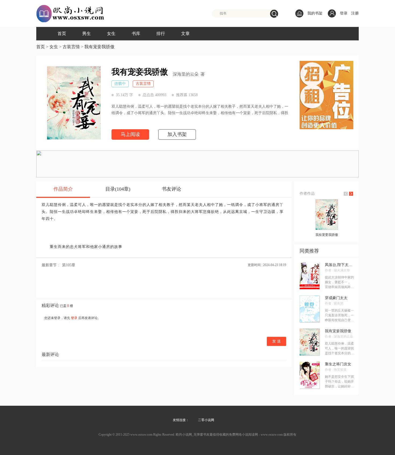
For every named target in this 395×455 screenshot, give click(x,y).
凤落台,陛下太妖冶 (339, 265)
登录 (343, 13)
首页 (62, 33)
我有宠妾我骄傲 (99, 46)
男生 (86, 33)
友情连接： (181, 420)
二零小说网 (206, 420)
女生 (111, 33)
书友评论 (171, 189)
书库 (136, 33)
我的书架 (314, 13)
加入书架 (177, 134)
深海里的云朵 (186, 74)
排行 (160, 33)
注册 (355, 13)
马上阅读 (130, 134)
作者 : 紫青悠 (334, 303)
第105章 (68, 265)
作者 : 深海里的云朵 (339, 336)
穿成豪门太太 (336, 298)
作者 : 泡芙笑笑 (336, 369)
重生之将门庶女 (338, 364)
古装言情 (71, 46)
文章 (185, 33)
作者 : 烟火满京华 (337, 270)
